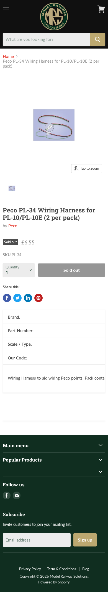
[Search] (97, 39)
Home (8, 56)
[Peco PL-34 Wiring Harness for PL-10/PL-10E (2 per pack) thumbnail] (12, 188)
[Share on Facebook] (7, 298)
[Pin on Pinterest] (38, 298)
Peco (12, 225)
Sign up (85, 539)
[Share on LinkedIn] (28, 298)
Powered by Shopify (54, 582)
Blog (85, 569)
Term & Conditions (61, 569)
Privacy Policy (30, 569)
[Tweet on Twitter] (17, 298)
